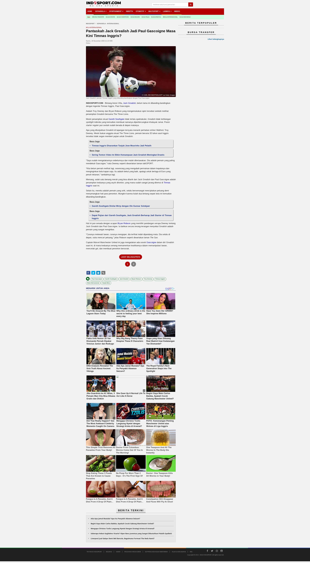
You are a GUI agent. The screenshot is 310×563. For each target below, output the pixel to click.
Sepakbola (100, 11)
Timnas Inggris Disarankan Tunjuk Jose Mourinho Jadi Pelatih (121, 146)
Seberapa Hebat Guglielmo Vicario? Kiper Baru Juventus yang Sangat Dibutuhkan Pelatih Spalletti (131, 533)
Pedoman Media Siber (132, 552)
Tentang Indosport (94, 552)
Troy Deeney (148, 279)
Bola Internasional (93, 283)
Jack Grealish (129, 103)
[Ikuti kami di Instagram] (217, 551)
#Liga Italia (145, 17)
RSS (191, 552)
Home (89, 11)
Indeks (177, 11)
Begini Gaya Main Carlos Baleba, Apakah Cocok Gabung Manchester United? (122, 523)
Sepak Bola (106, 283)
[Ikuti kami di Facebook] (207, 551)
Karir (118, 552)
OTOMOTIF (140, 11)
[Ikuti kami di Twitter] (212, 551)
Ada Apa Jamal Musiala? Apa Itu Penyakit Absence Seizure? (115, 518)
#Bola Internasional (170, 17)
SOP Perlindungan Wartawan (156, 552)
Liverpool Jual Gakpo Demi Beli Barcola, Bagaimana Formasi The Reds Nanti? (123, 538)
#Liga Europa (110, 17)
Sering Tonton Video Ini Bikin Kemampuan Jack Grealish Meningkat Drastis (128, 155)
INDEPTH (129, 11)
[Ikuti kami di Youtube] (221, 551)
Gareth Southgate (116, 119)
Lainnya (166, 11)
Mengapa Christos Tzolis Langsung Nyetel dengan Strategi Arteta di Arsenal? (123, 528)
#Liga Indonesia (185, 17)
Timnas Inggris (160, 279)
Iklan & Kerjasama (179, 552)
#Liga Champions (123, 17)
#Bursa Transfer (98, 17)
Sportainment (115, 11)
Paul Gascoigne (97, 279)
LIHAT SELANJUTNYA (130, 257)
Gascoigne (151, 242)
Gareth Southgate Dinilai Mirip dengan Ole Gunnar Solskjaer (121, 206)
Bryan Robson (124, 223)
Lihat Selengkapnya (216, 39)
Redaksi (109, 552)
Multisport (153, 11)
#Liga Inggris (135, 17)
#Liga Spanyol (156, 17)
